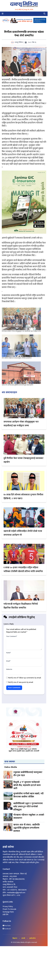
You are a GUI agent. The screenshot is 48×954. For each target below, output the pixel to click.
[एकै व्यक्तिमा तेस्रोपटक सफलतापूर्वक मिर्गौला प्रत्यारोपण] (22, 346)
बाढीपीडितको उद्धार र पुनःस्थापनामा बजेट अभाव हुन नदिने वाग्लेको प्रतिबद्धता (28, 806)
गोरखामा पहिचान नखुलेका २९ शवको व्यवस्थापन (28, 816)
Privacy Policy (8, 906)
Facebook (7, 929)
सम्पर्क (23, 938)
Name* (8, 653)
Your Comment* (11, 636)
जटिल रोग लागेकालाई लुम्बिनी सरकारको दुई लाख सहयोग (17, 385)
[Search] (44, 14)
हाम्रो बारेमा (32, 938)
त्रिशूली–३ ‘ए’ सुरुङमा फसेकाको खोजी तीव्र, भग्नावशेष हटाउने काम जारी (27, 785)
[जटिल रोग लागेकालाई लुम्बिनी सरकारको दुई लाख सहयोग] (22, 372)
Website (9, 669)
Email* (8, 661)
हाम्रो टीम (5, 914)
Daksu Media (10, 767)
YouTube (7, 926)
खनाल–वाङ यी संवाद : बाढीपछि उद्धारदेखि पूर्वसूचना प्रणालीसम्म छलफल (26, 828)
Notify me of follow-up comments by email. (24, 677)
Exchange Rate (8, 911)
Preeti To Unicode (9, 909)
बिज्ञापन (15, 938)
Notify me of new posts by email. (20, 682)
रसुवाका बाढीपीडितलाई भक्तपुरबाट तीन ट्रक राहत (27, 774)
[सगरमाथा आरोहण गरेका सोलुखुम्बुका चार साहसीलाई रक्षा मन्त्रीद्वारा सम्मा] (22, 319)
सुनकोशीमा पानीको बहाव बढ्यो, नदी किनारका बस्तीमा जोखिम (28, 795)
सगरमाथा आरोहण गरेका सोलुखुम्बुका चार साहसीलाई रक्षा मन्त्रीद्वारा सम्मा (21, 331)
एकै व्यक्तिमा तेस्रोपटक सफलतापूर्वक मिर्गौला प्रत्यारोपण (16, 358)
